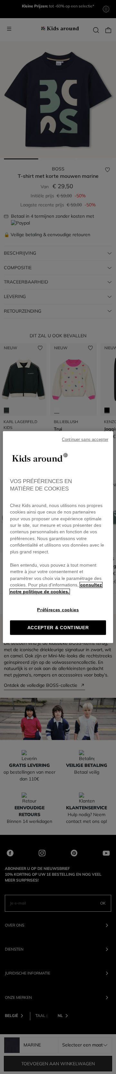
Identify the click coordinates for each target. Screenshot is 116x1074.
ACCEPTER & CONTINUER (58, 627)
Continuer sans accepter (85, 439)
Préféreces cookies (58, 609)
